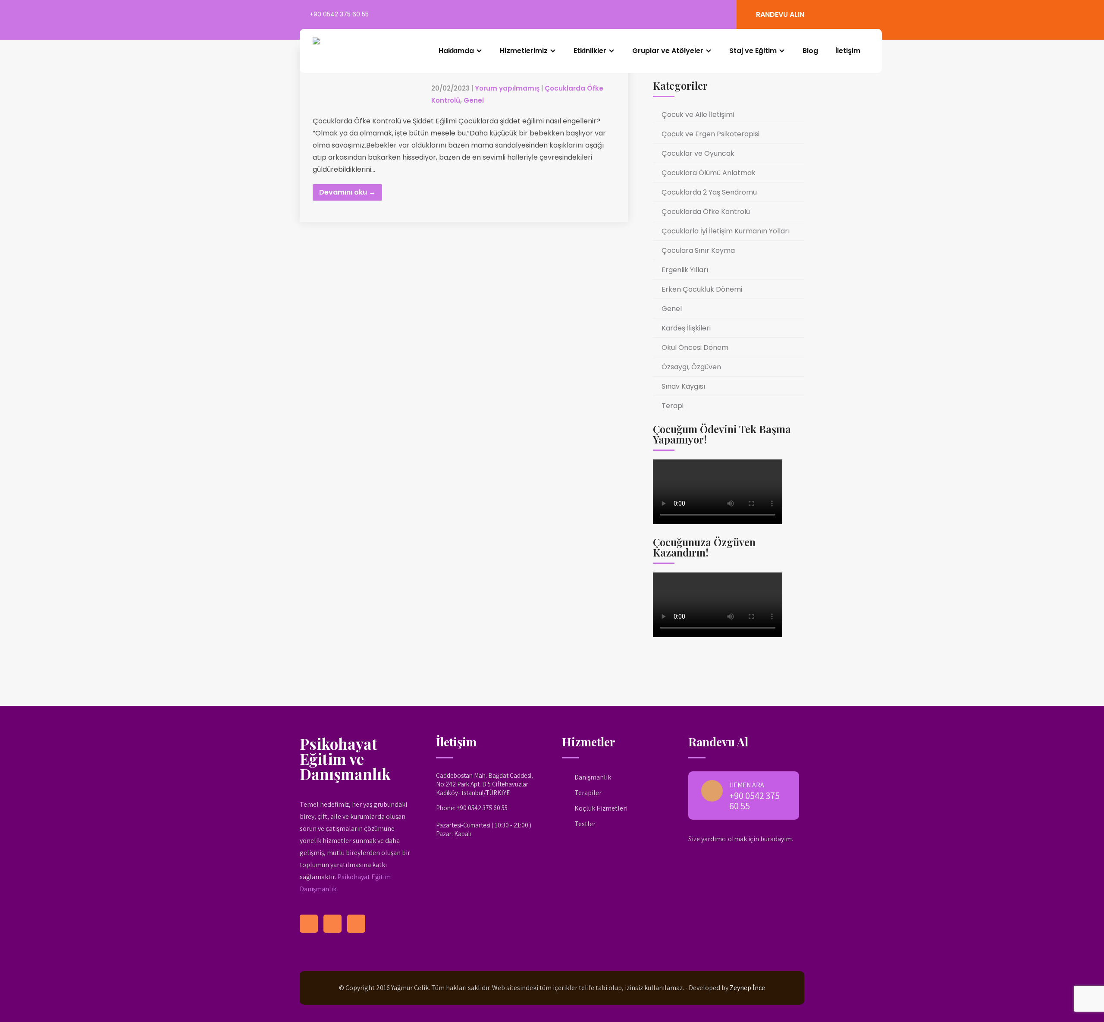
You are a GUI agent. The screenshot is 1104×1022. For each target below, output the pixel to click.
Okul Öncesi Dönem (695, 347)
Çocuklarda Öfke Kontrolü (706, 212)
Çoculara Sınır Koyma (698, 250)
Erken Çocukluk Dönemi (702, 289)
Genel (474, 100)
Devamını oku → (347, 192)
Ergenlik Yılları (685, 270)
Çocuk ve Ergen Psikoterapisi (710, 134)
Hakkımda (456, 51)
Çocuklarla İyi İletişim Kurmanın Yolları (726, 231)
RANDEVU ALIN (780, 14)
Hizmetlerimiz (524, 51)
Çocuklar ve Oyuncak (698, 153)
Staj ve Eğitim (753, 51)
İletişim (847, 51)
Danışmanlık (592, 777)
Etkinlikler (590, 51)
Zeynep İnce (747, 987)
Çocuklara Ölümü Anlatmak (709, 173)
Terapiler (588, 792)
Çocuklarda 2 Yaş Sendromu (709, 192)
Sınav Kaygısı (683, 386)
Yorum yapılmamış (507, 88)
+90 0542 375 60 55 (339, 14)
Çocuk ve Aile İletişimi (698, 114)
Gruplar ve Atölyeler (667, 51)
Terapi (673, 406)
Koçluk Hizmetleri (600, 808)
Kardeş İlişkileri (686, 328)
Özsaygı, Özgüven (691, 367)
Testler (585, 823)
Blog (810, 51)
